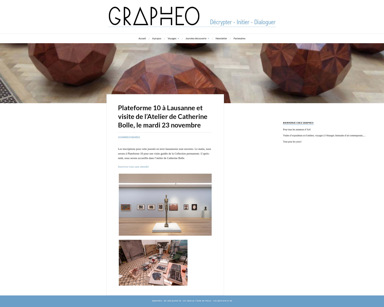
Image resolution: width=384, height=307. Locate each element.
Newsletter (221, 38)
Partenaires (239, 38)
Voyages (172, 38)
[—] (192, 16)
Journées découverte (196, 38)
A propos (156, 38)
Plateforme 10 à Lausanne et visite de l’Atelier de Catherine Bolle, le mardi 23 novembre (162, 116)
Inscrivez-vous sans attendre (133, 166)
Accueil (142, 38)
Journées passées (129, 137)
